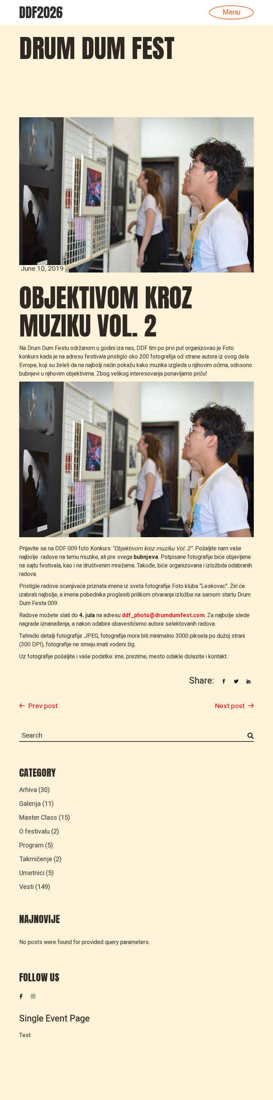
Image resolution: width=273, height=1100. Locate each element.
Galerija (30, 804)
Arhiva (28, 790)
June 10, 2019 (42, 269)
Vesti (26, 887)
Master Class (38, 818)
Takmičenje (35, 859)
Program (31, 845)
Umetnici (31, 873)
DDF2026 (41, 12)
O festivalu (34, 831)
